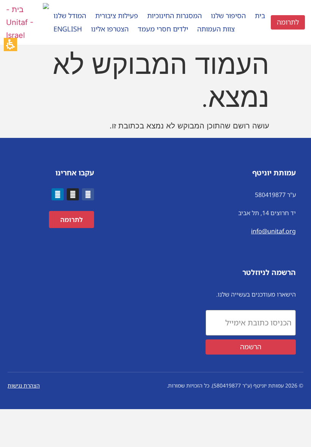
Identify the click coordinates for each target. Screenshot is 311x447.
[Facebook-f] (88, 194)
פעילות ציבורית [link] (116, 15)
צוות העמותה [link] (216, 28)
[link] (27, 35)
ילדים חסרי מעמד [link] (163, 28)
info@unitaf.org (273, 231)
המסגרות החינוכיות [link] (174, 15)
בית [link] (260, 15)
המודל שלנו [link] (69, 15)
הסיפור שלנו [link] (228, 15)
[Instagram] (73, 194)
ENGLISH (67, 28)
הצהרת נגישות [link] (24, 385)
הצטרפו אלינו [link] (110, 28)
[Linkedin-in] (58, 194)
